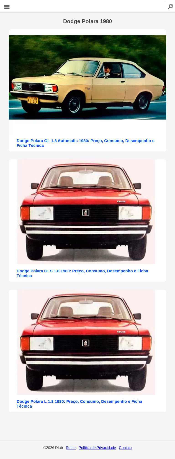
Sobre (71, 448)
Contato (125, 448)
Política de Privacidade (97, 448)
